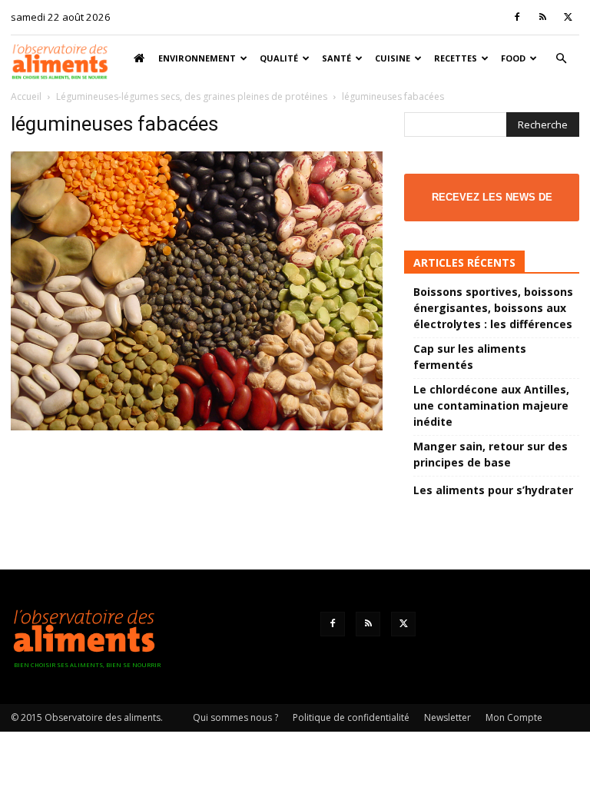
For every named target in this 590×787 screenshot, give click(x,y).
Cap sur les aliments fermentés (469, 356)
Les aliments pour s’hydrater (493, 490)
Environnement (197, 58)
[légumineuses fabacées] (197, 426)
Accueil (26, 96)
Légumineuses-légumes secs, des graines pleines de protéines (191, 96)
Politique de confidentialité (351, 717)
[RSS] (542, 17)
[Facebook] (517, 17)
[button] (560, 58)
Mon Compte (514, 717)
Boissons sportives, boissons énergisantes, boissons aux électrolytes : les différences (493, 307)
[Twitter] (567, 17)
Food (513, 58)
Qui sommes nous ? (235, 717)
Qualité (279, 58)
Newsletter (447, 717)
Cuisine (392, 58)
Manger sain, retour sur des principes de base (490, 454)
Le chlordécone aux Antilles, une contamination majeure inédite (491, 405)
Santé (336, 58)
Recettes (455, 58)
